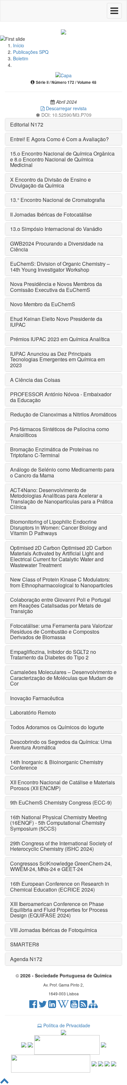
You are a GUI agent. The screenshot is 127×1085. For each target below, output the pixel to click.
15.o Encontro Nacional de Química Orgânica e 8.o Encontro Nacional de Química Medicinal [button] (62, 159)
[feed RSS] (83, 1005)
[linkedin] (52, 1005)
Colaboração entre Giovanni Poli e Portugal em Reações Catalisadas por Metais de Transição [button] (60, 605)
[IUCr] (100, 1063)
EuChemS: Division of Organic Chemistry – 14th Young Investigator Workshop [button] (60, 266)
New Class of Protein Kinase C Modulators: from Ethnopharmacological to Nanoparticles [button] (61, 582)
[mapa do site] (93, 1005)
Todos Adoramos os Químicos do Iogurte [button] (57, 727)
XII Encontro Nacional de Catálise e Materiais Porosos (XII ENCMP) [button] (62, 785)
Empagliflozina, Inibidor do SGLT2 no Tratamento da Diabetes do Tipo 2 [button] (53, 654)
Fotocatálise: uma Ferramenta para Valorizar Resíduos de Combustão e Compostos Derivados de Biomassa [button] (61, 631)
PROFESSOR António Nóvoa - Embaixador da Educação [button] (60, 397)
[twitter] (42, 1005)
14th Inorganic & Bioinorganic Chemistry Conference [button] (56, 765)
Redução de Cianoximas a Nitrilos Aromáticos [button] (63, 414)
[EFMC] (50, 1063)
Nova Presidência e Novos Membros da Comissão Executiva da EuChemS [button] (56, 287)
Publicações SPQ (31, 52)
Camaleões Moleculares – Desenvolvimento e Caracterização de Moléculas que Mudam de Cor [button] (63, 677)
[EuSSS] (107, 1063)
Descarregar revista (66, 108)
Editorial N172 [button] (26, 124)
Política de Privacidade (66, 1025)
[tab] (63, 124)
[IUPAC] (103, 1044)
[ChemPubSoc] (30, 1044)
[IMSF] (94, 1063)
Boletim (20, 58)
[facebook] (33, 1005)
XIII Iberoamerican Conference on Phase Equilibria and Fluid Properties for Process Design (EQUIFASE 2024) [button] (59, 909)
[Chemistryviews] (23, 1044)
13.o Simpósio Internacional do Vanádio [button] (56, 229)
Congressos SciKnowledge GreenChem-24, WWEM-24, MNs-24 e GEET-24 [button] (61, 866)
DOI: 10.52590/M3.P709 (66, 115)
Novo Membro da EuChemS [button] (42, 304)
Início (18, 45)
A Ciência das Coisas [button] (35, 380)
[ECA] (113, 1063)
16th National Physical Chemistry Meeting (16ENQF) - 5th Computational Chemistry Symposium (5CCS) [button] (58, 822)
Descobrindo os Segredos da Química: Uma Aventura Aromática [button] (61, 744)
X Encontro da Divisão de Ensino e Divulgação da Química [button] (50, 182)
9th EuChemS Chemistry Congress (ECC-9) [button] (61, 802)
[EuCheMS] (67, 1044)
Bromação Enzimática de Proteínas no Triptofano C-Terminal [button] (54, 452)
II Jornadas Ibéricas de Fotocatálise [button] (51, 214)
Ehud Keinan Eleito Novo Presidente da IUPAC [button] (56, 321)
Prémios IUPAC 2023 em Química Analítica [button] (60, 339)
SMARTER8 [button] (24, 944)
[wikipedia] (63, 1005)
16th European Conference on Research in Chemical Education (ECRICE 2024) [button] (59, 886)
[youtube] (74, 1005)
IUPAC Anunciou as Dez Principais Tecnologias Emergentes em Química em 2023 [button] (57, 359)
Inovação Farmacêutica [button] (37, 698)
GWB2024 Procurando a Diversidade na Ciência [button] (56, 246)
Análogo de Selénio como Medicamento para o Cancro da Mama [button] (62, 472)
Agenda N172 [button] (26, 959)
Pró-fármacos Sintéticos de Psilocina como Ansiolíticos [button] (59, 432)
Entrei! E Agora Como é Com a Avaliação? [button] (59, 139)
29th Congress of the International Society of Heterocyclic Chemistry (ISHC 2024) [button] (61, 846)
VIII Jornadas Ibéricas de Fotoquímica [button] (53, 930)
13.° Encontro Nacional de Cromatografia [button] (57, 199)
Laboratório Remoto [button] (33, 712)
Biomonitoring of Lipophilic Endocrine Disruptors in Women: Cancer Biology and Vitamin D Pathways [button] (58, 527)
